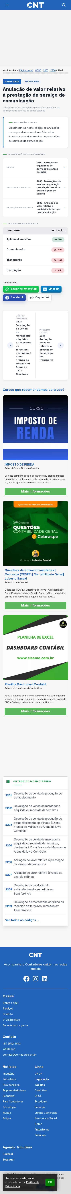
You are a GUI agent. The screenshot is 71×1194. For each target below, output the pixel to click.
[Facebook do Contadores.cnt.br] (26, 982)
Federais (40, 1107)
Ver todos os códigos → (22, 920)
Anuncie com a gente (15, 1025)
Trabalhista (9, 1079)
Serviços (8, 1009)
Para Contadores (13, 1102)
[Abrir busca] (64, 5)
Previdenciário (11, 1085)
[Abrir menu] (7, 5)
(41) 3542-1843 (12, 1044)
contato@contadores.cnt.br (20, 1055)
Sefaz (38, 1124)
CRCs (38, 1096)
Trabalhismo (42, 1130)
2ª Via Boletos (11, 1020)
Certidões (41, 1091)
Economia (8, 1096)
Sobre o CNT (11, 1003)
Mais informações (35, 491)
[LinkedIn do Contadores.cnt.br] (44, 982)
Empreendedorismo (14, 1091)
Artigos (7, 1118)
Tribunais (40, 1135)
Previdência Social (46, 1118)
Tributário (8, 1074)
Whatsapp (9, 1049)
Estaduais (41, 1102)
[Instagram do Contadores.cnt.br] (35, 982)
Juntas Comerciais (46, 1113)
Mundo (7, 1113)
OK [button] (50, 1182)
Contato (8, 1014)
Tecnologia (9, 1107)
